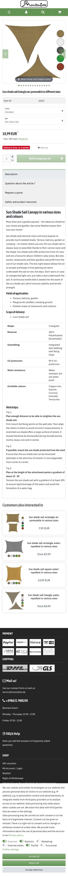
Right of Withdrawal (12, 778)
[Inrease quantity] (12, 157)
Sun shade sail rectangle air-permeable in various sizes (44, 519)
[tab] (34, 174)
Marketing (47, 841)
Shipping (23, 139)
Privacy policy (16, 835)
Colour (7, 108)
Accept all (34, 856)
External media (16, 845)
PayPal (34, 845)
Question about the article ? (20, 183)
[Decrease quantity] (12, 160)
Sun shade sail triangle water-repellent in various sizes (44, 597)
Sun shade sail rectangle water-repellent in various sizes (44, 545)
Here (5, 741)
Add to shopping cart (40, 158)
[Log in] (26, 12)
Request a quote (14, 192)
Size (6, 118)
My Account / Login (12, 768)
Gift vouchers (9, 763)
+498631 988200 (17, 700)
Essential (12, 841)
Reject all (34, 863)
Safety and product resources (20, 201)
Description (11, 174)
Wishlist (6, 773)
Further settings (10, 849)
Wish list (44, 148)
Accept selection (34, 869)
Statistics (29, 841)
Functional (51, 845)
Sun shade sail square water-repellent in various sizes (44, 571)
